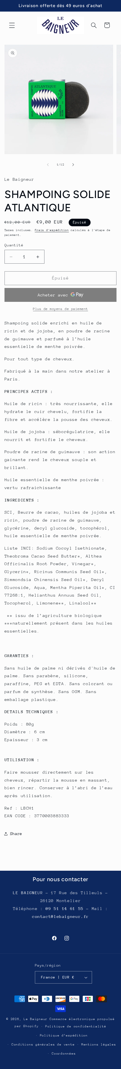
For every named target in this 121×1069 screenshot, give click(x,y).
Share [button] (16, 833)
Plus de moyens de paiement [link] (60, 309)
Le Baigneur (36, 1019)
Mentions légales (98, 1044)
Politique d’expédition (64, 1035)
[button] (11, 25)
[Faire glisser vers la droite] (73, 165)
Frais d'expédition (52, 230)
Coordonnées (64, 1053)
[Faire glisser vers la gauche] (48, 165)
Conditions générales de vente (43, 1044)
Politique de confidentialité (75, 1026)
